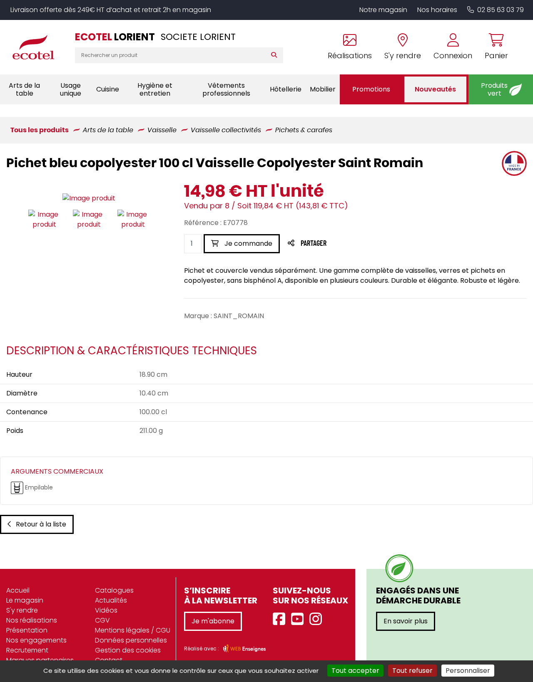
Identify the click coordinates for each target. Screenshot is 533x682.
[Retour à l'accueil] (37, 47)
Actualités (111, 600)
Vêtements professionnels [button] (226, 89)
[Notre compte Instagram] (317, 619)
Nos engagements (36, 640)
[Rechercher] (276, 55)
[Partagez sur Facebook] (330, 244)
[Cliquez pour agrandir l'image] (88, 198)
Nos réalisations (31, 620)
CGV (102, 620)
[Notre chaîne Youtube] (299, 619)
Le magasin (24, 600)
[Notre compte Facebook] (281, 619)
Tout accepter (355, 670)
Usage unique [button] (70, 89)
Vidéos (106, 610)
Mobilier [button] (323, 89)
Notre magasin (383, 10)
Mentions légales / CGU (132, 630)
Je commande (247, 243)
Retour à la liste (41, 524)
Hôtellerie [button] (285, 89)
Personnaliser (468, 670)
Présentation (26, 630)
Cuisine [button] (107, 89)
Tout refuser (412, 670)
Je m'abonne (213, 621)
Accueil (18, 590)
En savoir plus (406, 621)
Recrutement (27, 650)
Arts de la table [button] (24, 89)
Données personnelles (131, 640)
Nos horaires (437, 10)
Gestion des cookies (128, 650)
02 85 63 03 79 (500, 10)
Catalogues (114, 590)
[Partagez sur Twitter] (345, 244)
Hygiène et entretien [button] (154, 89)
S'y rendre (22, 610)
